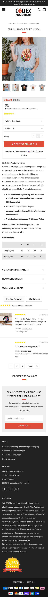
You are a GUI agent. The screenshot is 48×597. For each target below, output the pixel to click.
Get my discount (35, 302)
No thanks (35, 306)
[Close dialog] (45, 289)
